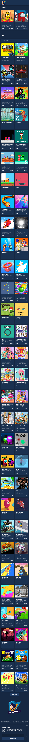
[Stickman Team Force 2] (21, 93)
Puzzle (11, 300)
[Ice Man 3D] (7, 244)
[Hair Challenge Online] (21, 201)
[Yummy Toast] (7, 374)
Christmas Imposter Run (21, 23)
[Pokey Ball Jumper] (7, 613)
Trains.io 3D (5, 209)
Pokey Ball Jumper (6, 620)
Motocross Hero (5, 100)
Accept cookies (13, 738)
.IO (12, 451)
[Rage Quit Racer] (21, 223)
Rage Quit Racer (19, 230)
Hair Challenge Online (21, 209)
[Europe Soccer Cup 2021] (21, 678)
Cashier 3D (18, 252)
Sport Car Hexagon (6, 599)
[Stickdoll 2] (21, 114)
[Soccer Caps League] (7, 656)
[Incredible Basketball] (21, 656)
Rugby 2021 (4, 685)
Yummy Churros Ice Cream (22, 360)
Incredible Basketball (20, 664)
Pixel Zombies (19, 79)
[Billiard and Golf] (21, 613)
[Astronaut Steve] (7, 179)
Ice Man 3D (4, 252)
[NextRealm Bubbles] (21, 439)
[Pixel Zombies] (21, 71)
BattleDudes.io (19, 490)
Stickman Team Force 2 (21, 100)
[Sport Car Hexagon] (7, 591)
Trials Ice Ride (19, 599)
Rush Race (18, 577)
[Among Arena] (7, 439)
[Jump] (21, 179)
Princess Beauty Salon (21, 382)
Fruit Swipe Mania (20, 295)
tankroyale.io (5, 490)
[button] (23, 32)
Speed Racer (5, 555)
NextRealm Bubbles (20, 447)
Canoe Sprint (5, 577)
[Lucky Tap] (21, 309)
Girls (12, 365)
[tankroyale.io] (7, 483)
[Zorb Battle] (21, 461)
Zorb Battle (18, 469)
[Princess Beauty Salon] (21, 374)
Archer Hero (4, 642)
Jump (17, 187)
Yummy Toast (5, 382)
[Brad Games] (3, 2)
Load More (14, 694)
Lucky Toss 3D (5, 274)
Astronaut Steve (5, 187)
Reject (13, 735)
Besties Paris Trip (20, 404)
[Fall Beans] (7, 504)
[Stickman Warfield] (7, 71)
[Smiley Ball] (7, 16)
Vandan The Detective (21, 425)
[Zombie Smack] (7, 49)
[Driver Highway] (21, 526)
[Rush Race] (21, 569)
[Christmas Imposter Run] (21, 16)
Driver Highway (19, 534)
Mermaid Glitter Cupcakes (8, 404)
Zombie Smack (5, 57)
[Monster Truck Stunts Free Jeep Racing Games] (21, 548)
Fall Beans (4, 512)
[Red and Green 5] (21, 158)
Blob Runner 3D (5, 230)
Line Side (4, 295)
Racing (11, 538)
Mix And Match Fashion (7, 360)
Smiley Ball (4, 23)
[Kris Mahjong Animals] (21, 331)
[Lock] (7, 331)
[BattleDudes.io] (21, 483)
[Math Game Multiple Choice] (21, 136)
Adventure (11, 28)
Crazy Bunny (5, 165)
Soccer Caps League (6, 664)
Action (11, 62)
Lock (3, 339)
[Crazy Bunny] (7, 158)
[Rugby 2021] (7, 678)
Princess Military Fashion (7, 425)
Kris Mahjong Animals (21, 339)
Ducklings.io (18, 274)
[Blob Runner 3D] (7, 223)
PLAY (3, 28)
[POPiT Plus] (21, 634)
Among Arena (5, 447)
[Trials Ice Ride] (21, 591)
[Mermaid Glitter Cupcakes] (7, 396)
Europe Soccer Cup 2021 (21, 685)
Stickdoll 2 (18, 122)
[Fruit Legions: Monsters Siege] (21, 49)
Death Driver (5, 534)
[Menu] (27, 3)
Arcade (11, 148)
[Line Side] (7, 288)
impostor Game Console (7, 144)
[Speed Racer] (7, 548)
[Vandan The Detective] (21, 418)
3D (12, 213)
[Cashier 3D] (21, 244)
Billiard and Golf (19, 620)
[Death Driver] (7, 526)
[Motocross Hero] (7, 93)
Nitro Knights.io (19, 512)
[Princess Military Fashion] (7, 418)
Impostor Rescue (6, 469)
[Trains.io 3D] (7, 201)
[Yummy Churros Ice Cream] (21, 353)
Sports (11, 625)
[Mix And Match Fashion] (7, 353)
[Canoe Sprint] (7, 569)
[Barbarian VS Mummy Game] (7, 114)
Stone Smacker (5, 317)
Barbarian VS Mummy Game (8, 122)
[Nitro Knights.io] (21, 504)
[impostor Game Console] (7, 136)
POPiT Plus (18, 642)
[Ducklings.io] (21, 266)
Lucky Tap (18, 317)
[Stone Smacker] (7, 309)
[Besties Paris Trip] (21, 396)
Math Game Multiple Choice (22, 144)
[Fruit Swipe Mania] (21, 288)
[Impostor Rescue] (7, 461)
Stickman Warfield (6, 79)
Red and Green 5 (19, 165)
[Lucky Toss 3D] (7, 266)
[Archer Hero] (7, 634)
